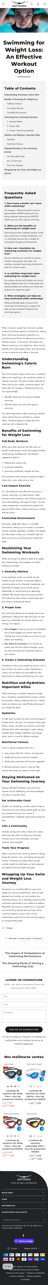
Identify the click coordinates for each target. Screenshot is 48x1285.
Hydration (11, 139)
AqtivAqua (20, 1266)
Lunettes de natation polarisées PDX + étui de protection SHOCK (35, 1146)
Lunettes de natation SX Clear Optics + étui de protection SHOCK (35, 1095)
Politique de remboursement (15, 1273)
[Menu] (3, 4)
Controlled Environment (16, 112)
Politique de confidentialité (36, 1273)
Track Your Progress (15, 165)
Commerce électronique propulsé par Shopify (24, 1270)
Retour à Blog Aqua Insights (25, 938)
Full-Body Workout (14, 103)
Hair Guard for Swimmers (15, 643)
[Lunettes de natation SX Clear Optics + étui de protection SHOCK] (35, 1072)
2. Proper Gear (13, 126)
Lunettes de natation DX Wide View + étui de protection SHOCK (12, 1095)
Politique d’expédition (34, 1276)
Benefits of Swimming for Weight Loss (21, 99)
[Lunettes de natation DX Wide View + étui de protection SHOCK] (12, 1072)
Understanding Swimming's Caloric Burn (21, 94)
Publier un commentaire (24, 1029)
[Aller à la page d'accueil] (19, 4)
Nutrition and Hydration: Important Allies (22, 135)
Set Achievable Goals (16, 156)
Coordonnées (25, 1279)
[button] (31, 4)
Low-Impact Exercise (15, 108)
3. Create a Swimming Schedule (20, 130)
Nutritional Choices (15, 144)
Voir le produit (19, 1079)
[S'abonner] (44, 1220)
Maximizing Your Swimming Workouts (21, 117)
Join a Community (14, 160)
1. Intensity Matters (15, 121)
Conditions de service (31, 1040)
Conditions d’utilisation (16, 1276)
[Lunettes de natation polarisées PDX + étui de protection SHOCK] (35, 1122)
